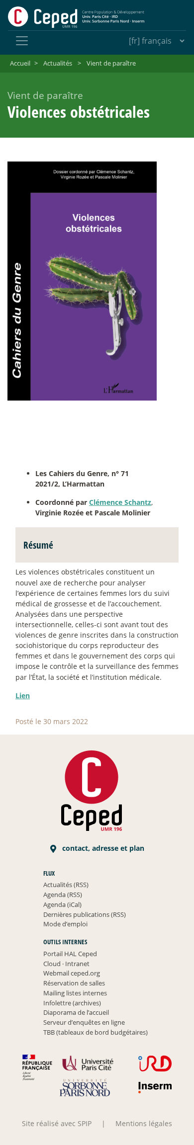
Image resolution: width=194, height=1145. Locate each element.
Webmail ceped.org (71, 973)
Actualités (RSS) (66, 884)
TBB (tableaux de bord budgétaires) (95, 1032)
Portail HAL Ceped (70, 953)
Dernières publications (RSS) (84, 914)
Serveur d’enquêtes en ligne (84, 1022)
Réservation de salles (74, 983)
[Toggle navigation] (22, 41)
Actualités (57, 63)
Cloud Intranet (66, 963)
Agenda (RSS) (62, 894)
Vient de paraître (111, 63)
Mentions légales (143, 1123)
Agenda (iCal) (62, 904)
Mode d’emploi (65, 923)
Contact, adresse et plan (102, 848)
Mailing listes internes (75, 992)
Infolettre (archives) (72, 1002)
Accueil (20, 63)
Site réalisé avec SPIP (57, 1123)
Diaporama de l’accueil (76, 1012)
